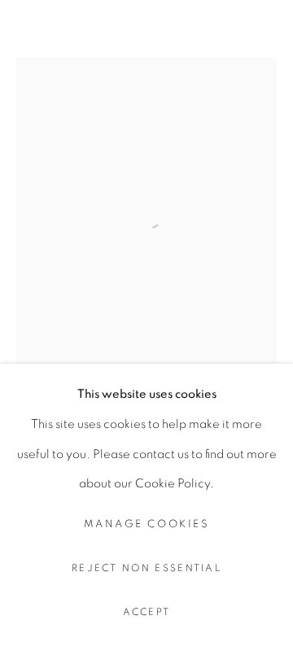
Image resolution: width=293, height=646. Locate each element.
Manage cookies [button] (146, 524)
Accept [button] (147, 612)
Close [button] (264, 36)
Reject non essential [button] (146, 568)
